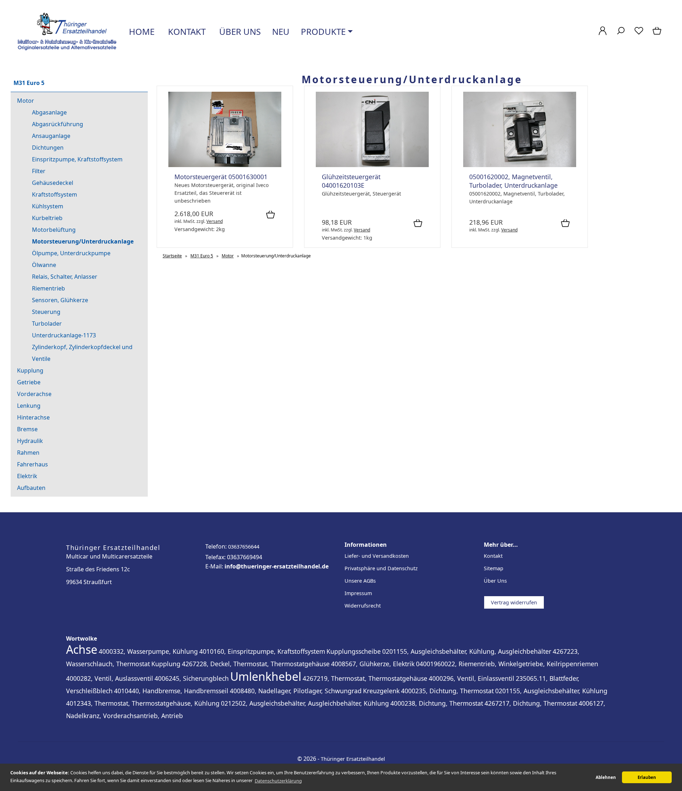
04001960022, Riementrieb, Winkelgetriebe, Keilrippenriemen (507, 663)
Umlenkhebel (265, 676)
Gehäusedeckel (52, 183)
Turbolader (47, 323)
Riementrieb (48, 288)
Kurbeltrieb (47, 218)
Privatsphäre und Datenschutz (381, 568)
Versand (214, 221)
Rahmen (28, 452)
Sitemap (493, 568)
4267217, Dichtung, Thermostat (531, 703)
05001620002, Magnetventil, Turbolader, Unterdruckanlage (513, 180)
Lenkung (28, 406)
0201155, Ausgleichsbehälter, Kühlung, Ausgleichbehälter (466, 651)
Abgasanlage (49, 112)
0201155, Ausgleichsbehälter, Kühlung (551, 690)
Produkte (323, 31)
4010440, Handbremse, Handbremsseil (171, 690)
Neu (280, 31)
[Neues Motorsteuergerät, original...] (224, 165)
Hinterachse (33, 417)
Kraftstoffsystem (54, 194)
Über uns (239, 31)
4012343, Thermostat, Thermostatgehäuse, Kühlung (143, 703)
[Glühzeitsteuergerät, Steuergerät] (372, 165)
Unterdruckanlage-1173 (64, 335)
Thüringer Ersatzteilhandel (353, 758)
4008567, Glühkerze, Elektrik (373, 663)
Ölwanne (44, 265)
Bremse (27, 429)
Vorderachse (34, 394)
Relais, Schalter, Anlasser (64, 276)
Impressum (358, 593)
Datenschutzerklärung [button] (278, 780)
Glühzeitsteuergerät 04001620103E (351, 180)
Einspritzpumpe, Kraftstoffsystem (77, 159)
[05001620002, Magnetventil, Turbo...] (519, 165)
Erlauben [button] (647, 777)
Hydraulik (30, 441)
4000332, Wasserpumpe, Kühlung (148, 651)
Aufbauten (31, 488)
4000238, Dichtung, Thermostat (436, 703)
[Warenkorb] (657, 34)
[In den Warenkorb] (270, 215)
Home (141, 31)
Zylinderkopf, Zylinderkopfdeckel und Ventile (82, 353)
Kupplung (30, 370)
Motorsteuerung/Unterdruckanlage (83, 241)
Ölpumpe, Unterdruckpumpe (71, 253)
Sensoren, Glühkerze (60, 300)
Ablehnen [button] (606, 777)
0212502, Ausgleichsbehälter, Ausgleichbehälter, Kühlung (305, 703)
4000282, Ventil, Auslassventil (109, 678)
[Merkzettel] (639, 34)
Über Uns (495, 580)
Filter (38, 171)
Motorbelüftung (54, 230)
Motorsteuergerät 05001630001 (220, 176)
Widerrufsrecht (363, 605)
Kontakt (186, 31)
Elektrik (27, 476)
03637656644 (243, 546)
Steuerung (46, 312)
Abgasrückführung (57, 124)
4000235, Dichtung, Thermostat (447, 690)
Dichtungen (48, 147)
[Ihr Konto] (603, 34)
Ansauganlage (51, 136)
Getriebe (28, 382)
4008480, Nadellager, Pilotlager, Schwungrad (296, 690)
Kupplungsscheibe (353, 651)
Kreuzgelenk (381, 690)
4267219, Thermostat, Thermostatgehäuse (365, 678)
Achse (81, 649)
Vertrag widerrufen (514, 602)
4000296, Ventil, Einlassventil (471, 678)
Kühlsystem (47, 206)
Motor (25, 101)
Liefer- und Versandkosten (377, 555)
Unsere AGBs (360, 580)
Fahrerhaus (32, 464)
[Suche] (621, 34)
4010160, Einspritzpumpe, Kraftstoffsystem (262, 651)
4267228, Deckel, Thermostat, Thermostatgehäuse (256, 663)
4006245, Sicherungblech (192, 678)
